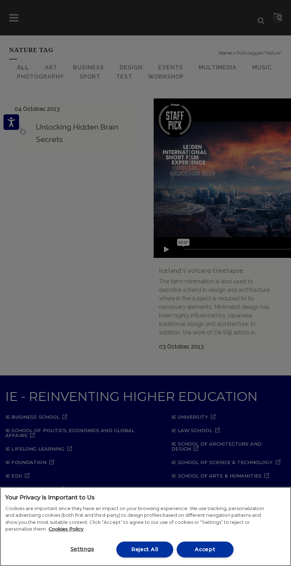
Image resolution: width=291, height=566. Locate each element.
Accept (205, 549)
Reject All (144, 549)
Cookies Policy (66, 529)
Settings (82, 549)
